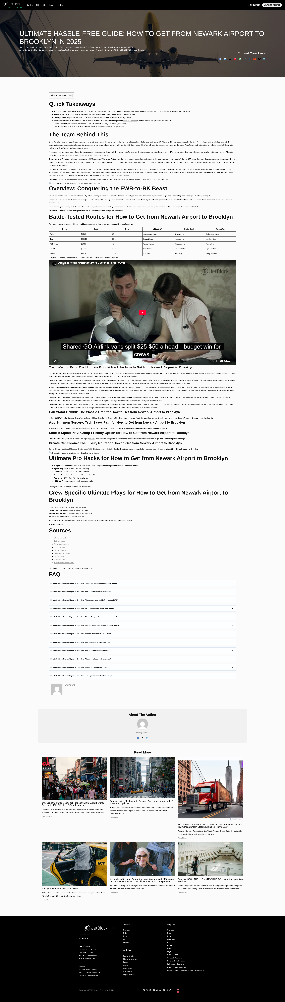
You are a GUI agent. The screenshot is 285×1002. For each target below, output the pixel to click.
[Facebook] (220, 59)
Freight (51, 5)
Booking (60, 5)
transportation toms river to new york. (60, 888)
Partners (126, 962)
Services (30, 5)
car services (52, 50)
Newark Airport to (130, 121)
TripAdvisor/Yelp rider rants (64, 563)
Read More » (47, 816)
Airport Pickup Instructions (176, 967)
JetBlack (61, 179)
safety (103, 117)
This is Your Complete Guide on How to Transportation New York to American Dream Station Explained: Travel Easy (210, 825)
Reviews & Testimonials (176, 961)
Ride (38, 5)
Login (169, 952)
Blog (169, 948)
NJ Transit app (59, 547)
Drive (44, 5)
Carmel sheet (59, 556)
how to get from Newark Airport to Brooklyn (92, 155)
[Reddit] (254, 59)
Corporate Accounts (174, 958)
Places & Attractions (130, 959)
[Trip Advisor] (160, 990)
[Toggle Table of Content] (69, 95)
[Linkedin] (225, 59)
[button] (272, 5)
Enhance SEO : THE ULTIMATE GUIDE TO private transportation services (210, 880)
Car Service (127, 971)
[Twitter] (264, 59)
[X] (147, 990)
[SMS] (259, 59)
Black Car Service (41, 50)
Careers (170, 942)
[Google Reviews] (157, 990)
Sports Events (128, 956)
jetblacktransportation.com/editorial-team (114, 175)
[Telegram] (170, 990)
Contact (170, 945)
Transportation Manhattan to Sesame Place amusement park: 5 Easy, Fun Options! (141, 802)
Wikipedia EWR (59, 560)
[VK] (245, 59)
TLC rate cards (59, 541)
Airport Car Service (26, 50)
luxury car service (81, 50)
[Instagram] (150, 990)
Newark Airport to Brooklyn (158, 111)
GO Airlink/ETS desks (62, 553)
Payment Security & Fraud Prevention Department (185, 970)
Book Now (171, 939)
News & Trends (173, 955)
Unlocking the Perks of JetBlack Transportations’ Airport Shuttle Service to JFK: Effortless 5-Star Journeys (73, 804)
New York (52, 390)
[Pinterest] (235, 59)
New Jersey (127, 968)
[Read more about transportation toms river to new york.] (74, 864)
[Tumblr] (250, 59)
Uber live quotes (60, 550)
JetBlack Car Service (66, 50)
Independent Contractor (175, 964)
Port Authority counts (61, 544)
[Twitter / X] (230, 59)
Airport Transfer (128, 974)
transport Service (95, 50)
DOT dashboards (60, 538)
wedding (92, 439)
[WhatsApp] (240, 59)
